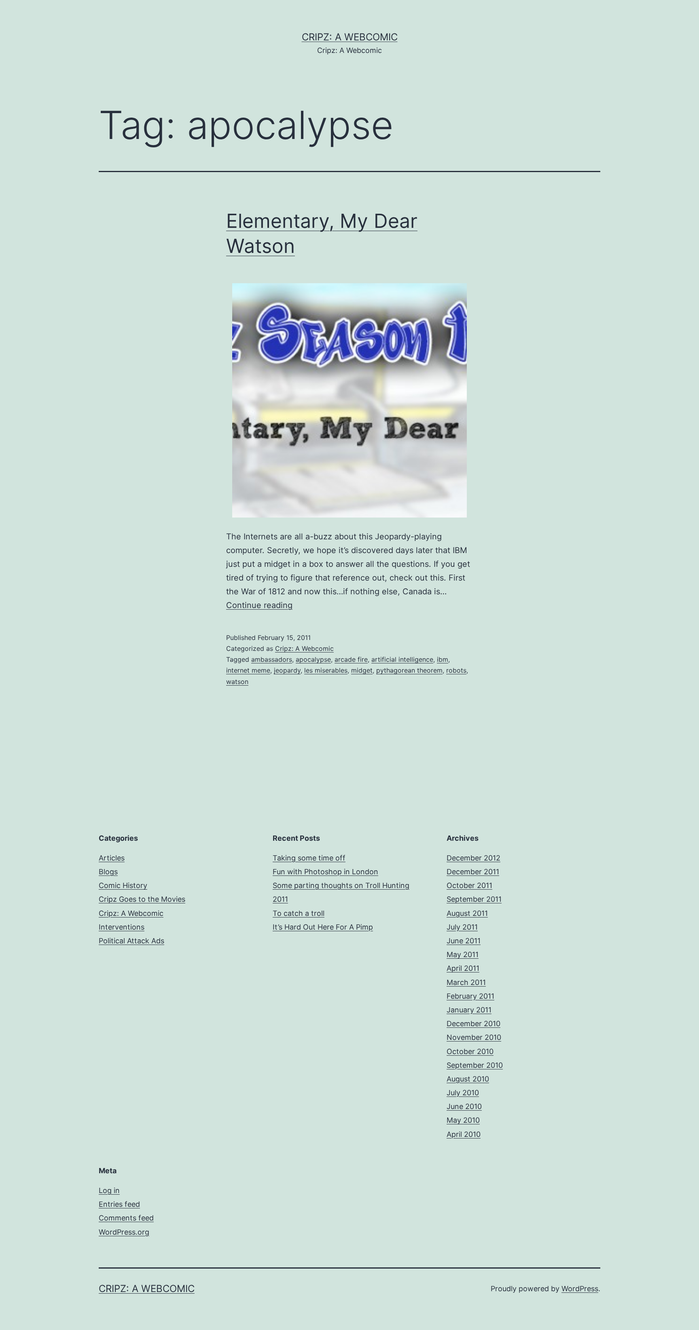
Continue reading (259, 605)
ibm (442, 659)
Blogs (108, 871)
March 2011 (466, 982)
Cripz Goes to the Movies (142, 899)
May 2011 (463, 954)
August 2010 (468, 1079)
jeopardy (287, 670)
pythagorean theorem (409, 670)
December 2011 (473, 871)
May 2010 (463, 1120)
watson (237, 682)
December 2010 (473, 1023)
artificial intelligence (402, 659)
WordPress (579, 1288)
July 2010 (463, 1092)
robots (456, 670)
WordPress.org (124, 1232)
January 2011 (469, 1010)
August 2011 (467, 913)
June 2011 (464, 940)
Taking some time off (309, 858)
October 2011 (469, 885)
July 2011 (462, 927)
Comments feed (126, 1218)
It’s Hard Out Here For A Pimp (323, 927)
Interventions (121, 927)
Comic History (123, 885)
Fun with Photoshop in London (325, 871)
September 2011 (474, 899)
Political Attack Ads (131, 940)
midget (362, 670)
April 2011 (463, 968)
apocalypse (313, 659)
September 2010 (475, 1065)
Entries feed (119, 1204)
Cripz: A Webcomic (350, 37)
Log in (109, 1190)
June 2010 (464, 1106)
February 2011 (470, 996)
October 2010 (470, 1051)
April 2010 (464, 1134)
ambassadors (271, 659)
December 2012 (473, 858)
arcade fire (351, 659)
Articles (112, 858)
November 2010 (474, 1037)
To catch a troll (298, 913)
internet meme (248, 670)
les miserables (325, 670)
